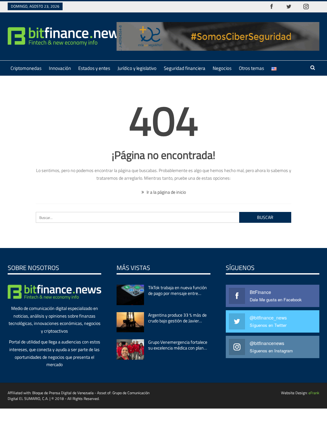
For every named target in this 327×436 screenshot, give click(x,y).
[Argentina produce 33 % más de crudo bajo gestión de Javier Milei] (130, 322)
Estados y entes (94, 68)
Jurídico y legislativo (137, 68)
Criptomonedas (26, 68)
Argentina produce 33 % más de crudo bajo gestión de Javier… (177, 318)
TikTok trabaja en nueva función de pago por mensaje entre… (177, 290)
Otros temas (251, 68)
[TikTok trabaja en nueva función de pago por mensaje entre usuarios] (130, 295)
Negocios (222, 68)
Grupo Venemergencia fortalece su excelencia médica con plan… (177, 345)
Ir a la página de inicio (166, 192)
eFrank (313, 393)
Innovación (60, 68)
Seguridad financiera (184, 68)
